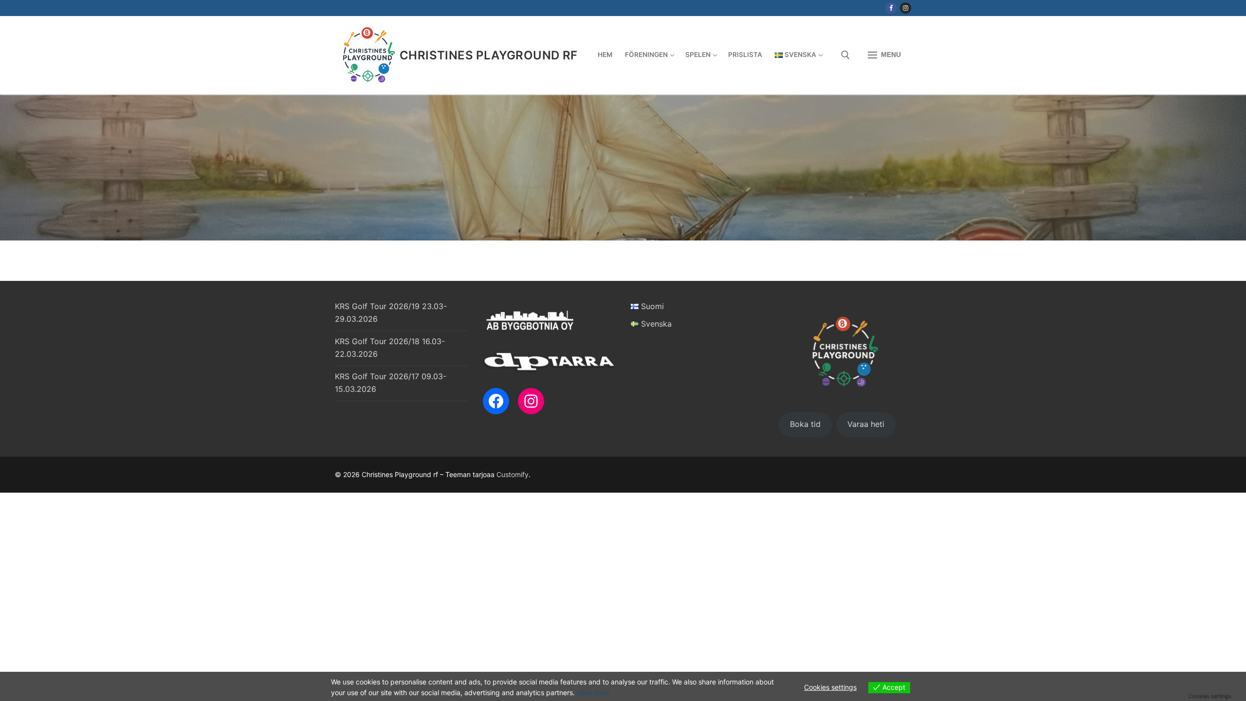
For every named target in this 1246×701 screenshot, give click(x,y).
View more (593, 692)
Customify (512, 474)
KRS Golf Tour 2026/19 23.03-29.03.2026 (391, 312)
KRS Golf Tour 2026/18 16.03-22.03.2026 (390, 347)
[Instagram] (905, 8)
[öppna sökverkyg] (845, 55)
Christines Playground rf (489, 55)
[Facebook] (891, 8)
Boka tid (805, 424)
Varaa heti (865, 424)
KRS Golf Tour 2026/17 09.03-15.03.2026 (390, 382)
